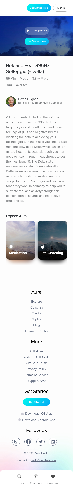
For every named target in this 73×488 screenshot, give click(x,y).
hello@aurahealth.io (43, 460)
